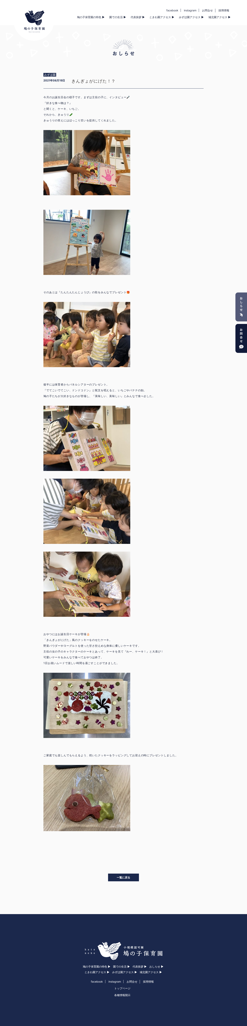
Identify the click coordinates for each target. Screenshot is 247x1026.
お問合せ (207, 10)
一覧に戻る (123, 877)
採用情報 (223, 10)
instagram (190, 10)
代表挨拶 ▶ (138, 17)
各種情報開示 (122, 995)
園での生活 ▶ (117, 17)
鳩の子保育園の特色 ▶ (91, 17)
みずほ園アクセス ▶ (191, 17)
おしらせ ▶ (156, 966)
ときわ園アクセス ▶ (161, 17)
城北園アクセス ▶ (219, 17)
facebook (172, 10)
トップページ (122, 988)
